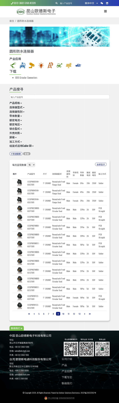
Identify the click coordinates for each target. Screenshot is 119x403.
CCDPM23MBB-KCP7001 (33, 209)
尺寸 (45, 173)
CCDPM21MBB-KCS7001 (33, 271)
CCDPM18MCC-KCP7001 (33, 245)
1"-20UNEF (47, 183)
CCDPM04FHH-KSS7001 (33, 192)
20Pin (82, 235)
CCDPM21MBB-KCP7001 (33, 227)
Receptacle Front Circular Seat (58, 209)
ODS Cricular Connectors (26, 77)
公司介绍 (67, 359)
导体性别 (76, 174)
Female (75, 183)
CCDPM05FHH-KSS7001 (33, 183)
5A (88, 244)
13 (79, 313)
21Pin (82, 227)
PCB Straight (102, 209)
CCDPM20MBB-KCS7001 (33, 280)
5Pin (81, 183)
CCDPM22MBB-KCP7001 (33, 218)
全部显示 (101, 164)
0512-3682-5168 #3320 (24, 3)
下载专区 (67, 377)
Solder (101, 183)
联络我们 (67, 383)
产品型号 (31, 173)
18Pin (82, 244)
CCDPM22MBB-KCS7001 (33, 262)
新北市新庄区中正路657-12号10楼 (23, 366)
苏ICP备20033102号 (88, 392)
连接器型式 (57, 173)
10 (63, 313)
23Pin (82, 209)
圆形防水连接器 (25, 21)
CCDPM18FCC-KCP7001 (33, 297)
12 (74, 313)
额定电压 (94, 174)
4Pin (81, 191)
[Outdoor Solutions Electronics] (37, 11)
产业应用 (67, 371)
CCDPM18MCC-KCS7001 (33, 289)
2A (88, 209)
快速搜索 (16, 153)
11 (68, 313)
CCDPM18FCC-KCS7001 (33, 306)
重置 (27, 153)
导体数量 (82, 174)
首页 (11, 21)
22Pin (82, 218)
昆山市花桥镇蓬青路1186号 (21, 342)
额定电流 (88, 174)
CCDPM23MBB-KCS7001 (33, 253)
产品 (64, 365)
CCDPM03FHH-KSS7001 (33, 201)
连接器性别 (68, 174)
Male (68, 183)
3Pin (81, 200)
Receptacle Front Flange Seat (58, 183)
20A (88, 183)
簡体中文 (89, 3)
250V (94, 183)
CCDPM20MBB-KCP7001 (33, 236)
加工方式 (102, 173)
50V (93, 209)
